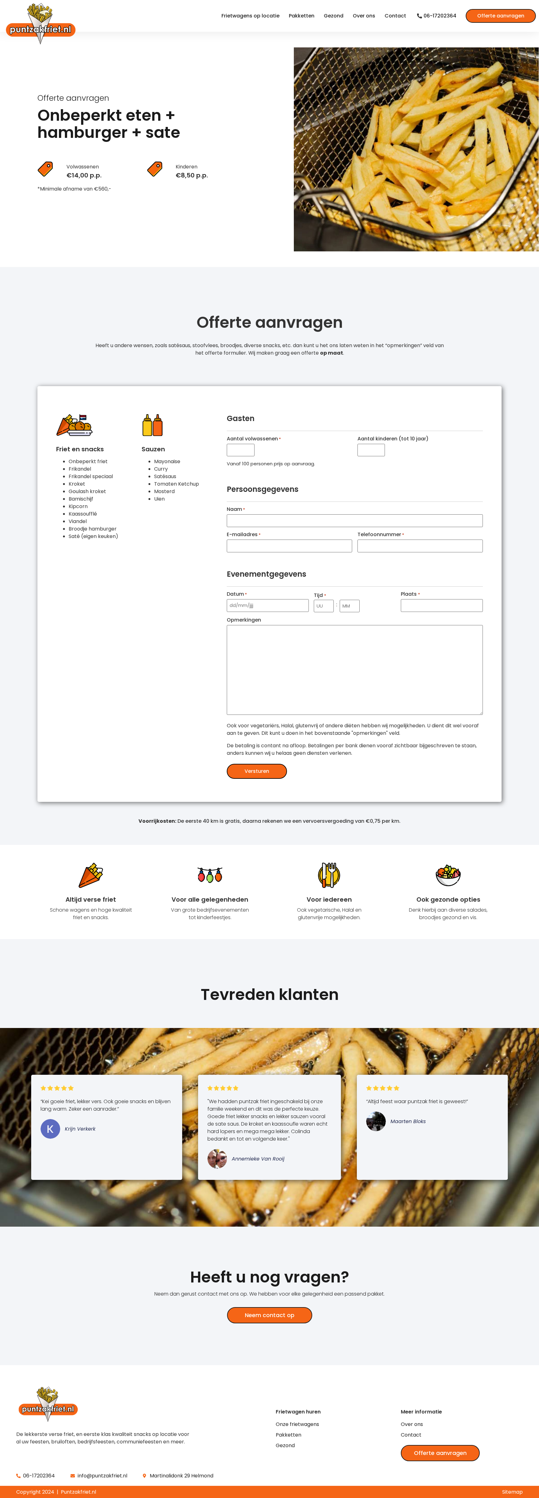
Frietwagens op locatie (250, 15)
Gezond (333, 15)
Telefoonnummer (380, 534)
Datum (237, 594)
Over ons (364, 15)
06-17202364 (440, 15)
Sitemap (512, 1492)
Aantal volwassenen (254, 438)
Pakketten (301, 15)
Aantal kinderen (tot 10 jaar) (393, 438)
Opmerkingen (244, 620)
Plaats (410, 594)
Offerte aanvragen (500, 16)
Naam (236, 509)
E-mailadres (244, 534)
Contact (395, 15)
